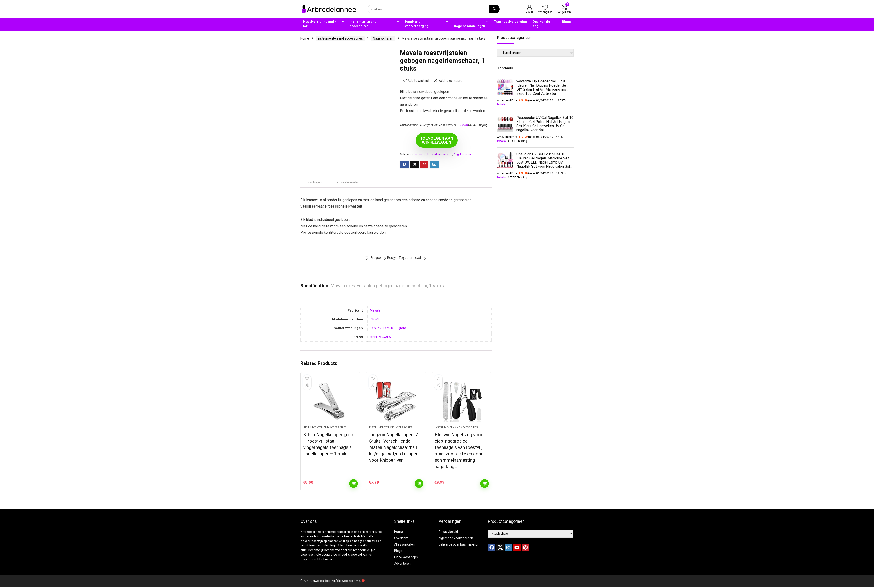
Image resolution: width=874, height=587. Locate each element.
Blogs (566, 21)
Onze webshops (406, 557)
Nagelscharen (383, 38)
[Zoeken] (494, 9)
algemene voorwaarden (456, 538)
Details (464, 125)
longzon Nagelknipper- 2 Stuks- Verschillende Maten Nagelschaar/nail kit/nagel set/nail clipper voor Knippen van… (393, 447)
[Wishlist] (545, 8)
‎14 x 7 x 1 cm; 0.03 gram (388, 328)
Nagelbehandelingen (469, 26)
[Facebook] (491, 547)
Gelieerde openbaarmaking (458, 544)
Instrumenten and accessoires (363, 24)
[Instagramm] (508, 547)
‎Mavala (375, 311)
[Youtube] (517, 547)
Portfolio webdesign (343, 580)
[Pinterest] (525, 547)
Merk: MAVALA (380, 337)
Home (304, 38)
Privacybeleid (448, 531)
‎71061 (374, 319)
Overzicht (401, 538)
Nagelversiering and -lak (319, 24)
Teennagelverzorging (510, 21)
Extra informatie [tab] (347, 182)
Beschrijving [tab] (314, 182)
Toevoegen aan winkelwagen (436, 140)
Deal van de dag (541, 24)
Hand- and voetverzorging (417, 24)
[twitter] (500, 547)
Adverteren (402, 563)
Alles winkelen (404, 544)
